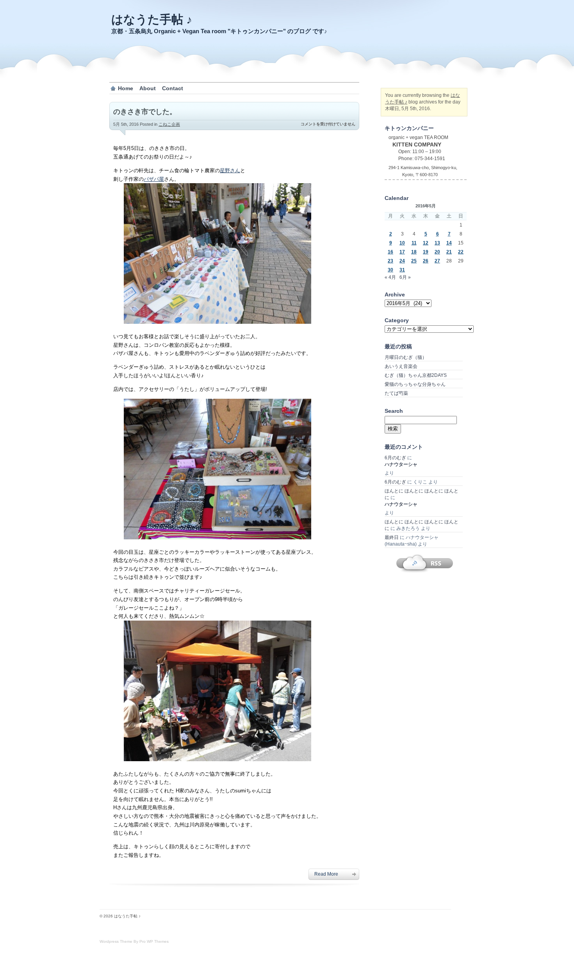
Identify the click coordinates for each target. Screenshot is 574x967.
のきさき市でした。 (144, 112)
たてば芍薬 (396, 393)
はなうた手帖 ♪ (151, 19)
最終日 (392, 537)
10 (402, 243)
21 (449, 252)
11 (414, 243)
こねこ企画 (169, 124)
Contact (172, 88)
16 (390, 252)
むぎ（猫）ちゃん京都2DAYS (416, 375)
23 (390, 261)
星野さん (230, 170)
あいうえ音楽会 (401, 366)
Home (125, 88)
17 (402, 252)
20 (437, 252)
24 (402, 261)
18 (414, 252)
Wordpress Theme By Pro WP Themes (134, 941)
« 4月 (390, 277)
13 (437, 243)
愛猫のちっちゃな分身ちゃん (415, 384)
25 (414, 261)
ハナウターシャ (401, 464)
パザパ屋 (154, 179)
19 (425, 252)
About (147, 88)
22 (460, 252)
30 (390, 270)
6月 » (405, 277)
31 (402, 270)
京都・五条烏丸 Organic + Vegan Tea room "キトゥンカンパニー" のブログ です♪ (219, 31)
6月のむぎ (395, 457)
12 (425, 243)
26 (425, 261)
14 (449, 243)
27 (437, 261)
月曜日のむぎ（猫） (406, 357)
